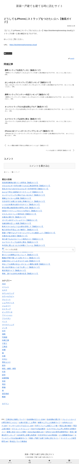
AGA (4, 284)
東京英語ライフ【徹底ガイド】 (14, 270)
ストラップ (9, 53)
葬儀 (3, 387)
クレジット (6, 300)
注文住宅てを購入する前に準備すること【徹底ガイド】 (23, 201)
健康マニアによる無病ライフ (49, 423)
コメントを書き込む (39, 166)
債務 (3, 334)
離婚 (3, 397)
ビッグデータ (7, 312)
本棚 (3, 350)
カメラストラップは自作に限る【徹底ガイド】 (20, 242)
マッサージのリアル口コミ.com (21, 426)
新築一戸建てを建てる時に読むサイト (44, 438)
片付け (4, 359)
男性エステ (6, 362)
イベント (5, 287)
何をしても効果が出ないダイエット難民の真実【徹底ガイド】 (26, 264)
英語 (3, 384)
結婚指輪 (5, 378)
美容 (3, 381)
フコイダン (6, 318)
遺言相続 (5, 394)
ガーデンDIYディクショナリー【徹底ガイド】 (20, 220)
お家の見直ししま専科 (27, 423)
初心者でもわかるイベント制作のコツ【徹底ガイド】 (23, 239)
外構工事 (5, 340)
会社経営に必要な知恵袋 (26, 435)
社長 (3, 372)
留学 (3, 365)
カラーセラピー (8, 296)
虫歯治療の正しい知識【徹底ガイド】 (17, 223)
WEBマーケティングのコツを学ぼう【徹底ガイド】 (22, 211)
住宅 (3, 331)
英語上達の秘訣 (65, 426)
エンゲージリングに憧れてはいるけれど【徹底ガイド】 (23, 195)
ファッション (7, 315)
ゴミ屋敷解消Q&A (66, 435)
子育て (4, 343)
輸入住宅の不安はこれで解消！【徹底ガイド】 (20, 230)
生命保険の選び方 (54, 419)
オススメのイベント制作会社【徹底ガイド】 (19, 214)
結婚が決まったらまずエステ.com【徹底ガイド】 (21, 261)
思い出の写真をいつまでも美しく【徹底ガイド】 (21, 267)
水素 (3, 356)
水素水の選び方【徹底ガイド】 (14, 217)
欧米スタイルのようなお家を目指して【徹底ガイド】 (23, 226)
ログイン (5, 404)
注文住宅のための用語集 (47, 435)
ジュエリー (6, 306)
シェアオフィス (8, 303)
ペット (4, 322)
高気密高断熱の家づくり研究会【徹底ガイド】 (20, 183)
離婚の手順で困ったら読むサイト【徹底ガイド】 (21, 258)
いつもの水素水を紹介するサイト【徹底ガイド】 (21, 205)
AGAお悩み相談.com (36, 432)
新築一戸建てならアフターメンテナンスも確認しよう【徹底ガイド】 (29, 233)
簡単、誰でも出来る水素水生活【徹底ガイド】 (20, 274)
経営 (3, 375)
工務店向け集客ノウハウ (15, 419)
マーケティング (8, 325)
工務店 (4, 347)
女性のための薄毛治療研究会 (56, 432)
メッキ (4, 328)
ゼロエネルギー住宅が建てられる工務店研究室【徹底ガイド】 (26, 186)
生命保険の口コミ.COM (35, 419)
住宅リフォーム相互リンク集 (46, 426)
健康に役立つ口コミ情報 (16, 432)
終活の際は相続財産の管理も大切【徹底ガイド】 (21, 208)
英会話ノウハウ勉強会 (18, 441)
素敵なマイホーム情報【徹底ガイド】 (17, 198)
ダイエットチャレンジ (20, 429)
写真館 (4, 337)
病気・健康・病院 (9, 369)
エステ (4, 290)
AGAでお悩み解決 (38, 429)
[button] (73, 249)
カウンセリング (8, 293)
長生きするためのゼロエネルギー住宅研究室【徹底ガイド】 (25, 189)
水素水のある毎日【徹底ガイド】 (15, 236)
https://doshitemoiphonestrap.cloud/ (23, 45)
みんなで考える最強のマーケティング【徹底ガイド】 (23, 192)
